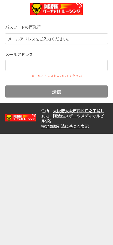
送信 (56, 91)
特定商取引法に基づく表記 (65, 126)
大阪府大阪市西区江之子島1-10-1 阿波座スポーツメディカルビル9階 (72, 116)
